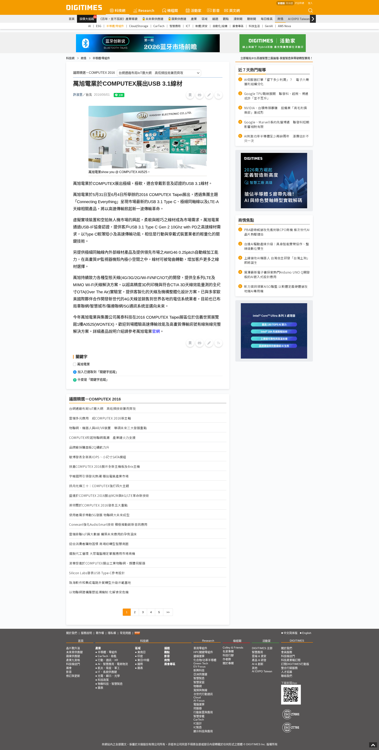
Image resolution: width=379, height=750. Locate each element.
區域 (204, 19)
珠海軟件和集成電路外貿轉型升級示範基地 (100, 582)
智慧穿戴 (199, 716)
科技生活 (254, 26)
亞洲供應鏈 (200, 674)
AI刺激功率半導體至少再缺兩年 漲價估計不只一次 (276, 138)
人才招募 (286, 671)
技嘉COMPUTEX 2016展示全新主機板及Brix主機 (104, 466)
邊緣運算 (199, 656)
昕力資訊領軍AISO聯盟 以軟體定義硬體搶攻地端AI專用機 (276, 288)
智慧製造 (199, 678)
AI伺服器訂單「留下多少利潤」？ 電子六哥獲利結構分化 (276, 81)
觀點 (226, 19)
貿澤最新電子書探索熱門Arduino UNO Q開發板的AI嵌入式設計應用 (277, 274)
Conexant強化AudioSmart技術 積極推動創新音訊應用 (108, 524)
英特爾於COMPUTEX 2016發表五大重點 (98, 505)
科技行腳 (228, 655)
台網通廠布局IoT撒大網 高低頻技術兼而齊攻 (102, 408)
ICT (188, 26)
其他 (254, 668)
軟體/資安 (201, 26)
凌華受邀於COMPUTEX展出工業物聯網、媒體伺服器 (107, 563)
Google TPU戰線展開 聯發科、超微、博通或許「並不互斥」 (276, 95)
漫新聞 (238, 19)
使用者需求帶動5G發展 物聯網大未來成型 (99, 515)
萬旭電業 (83, 364)
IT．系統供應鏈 (107, 671)
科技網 (120, 10)
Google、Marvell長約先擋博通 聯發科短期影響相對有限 (276, 124)
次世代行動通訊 (203, 694)
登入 (310, 3)
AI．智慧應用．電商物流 (113, 664)
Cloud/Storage (138, 26)
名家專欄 (228, 651)
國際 (140, 664)
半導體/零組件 (115, 26)
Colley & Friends (233, 647)
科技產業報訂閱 (290, 660)
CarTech (158, 26)
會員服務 (286, 652)
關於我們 (71, 632)
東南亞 (141, 652)
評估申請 (299, 3)
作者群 (227, 659)
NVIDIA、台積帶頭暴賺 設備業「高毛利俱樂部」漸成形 (275, 110)
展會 (69, 668)
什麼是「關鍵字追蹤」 (93, 379)
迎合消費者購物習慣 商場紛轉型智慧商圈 (99, 544)
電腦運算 (199, 704)
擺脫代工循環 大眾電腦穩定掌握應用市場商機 (102, 553)
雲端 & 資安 (259, 656)
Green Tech (200, 663)
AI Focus (199, 700)
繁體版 (281, 3)
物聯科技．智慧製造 (110, 683)
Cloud (197, 697)
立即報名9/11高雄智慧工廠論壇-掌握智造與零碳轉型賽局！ (276, 58)
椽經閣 (172, 10)
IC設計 (197, 723)
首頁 (72, 19)
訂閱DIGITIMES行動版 (295, 664)
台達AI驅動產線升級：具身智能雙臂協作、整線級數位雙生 (276, 246)
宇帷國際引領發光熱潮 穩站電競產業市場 (99, 476)
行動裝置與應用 (203, 712)
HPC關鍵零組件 (203, 652)
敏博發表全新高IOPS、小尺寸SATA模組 (97, 457)
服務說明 (86, 632)
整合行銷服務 (289, 668)
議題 (215, 19)
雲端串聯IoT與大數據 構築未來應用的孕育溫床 (103, 534)
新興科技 (199, 670)
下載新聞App (289, 683)
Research (146, 10)
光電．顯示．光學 (109, 675)
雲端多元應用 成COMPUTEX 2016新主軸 (100, 418)
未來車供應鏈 (154, 19)
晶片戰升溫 (73, 648)
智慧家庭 (199, 682)
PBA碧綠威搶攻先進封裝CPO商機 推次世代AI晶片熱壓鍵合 (277, 232)
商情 (280, 19)
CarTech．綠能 (107, 656)
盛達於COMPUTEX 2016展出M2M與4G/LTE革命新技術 (109, 495)
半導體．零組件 (107, 652)
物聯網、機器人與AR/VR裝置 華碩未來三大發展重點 (108, 428)
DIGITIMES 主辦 (262, 648)
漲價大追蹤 (88, 18)
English (306, 632)
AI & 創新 (257, 664)
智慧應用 (175, 26)
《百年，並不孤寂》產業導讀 (118, 19)
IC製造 (197, 727)
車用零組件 (200, 648)
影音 (214, 10)
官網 (156, 331)
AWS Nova (284, 26)
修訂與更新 (73, 675)
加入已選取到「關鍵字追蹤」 (98, 372)
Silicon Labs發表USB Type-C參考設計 (97, 573)
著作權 (100, 632)
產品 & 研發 (259, 660)
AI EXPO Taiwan (299, 19)
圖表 (100, 687)
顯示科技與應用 (203, 731)
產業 (194, 19)
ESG (98, 26)
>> (168, 612)
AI (89, 26)
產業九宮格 (73, 660)
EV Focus (199, 666)
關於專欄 (228, 663)
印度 (140, 656)
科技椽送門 (73, 664)
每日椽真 (267, 19)
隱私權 (112, 632)
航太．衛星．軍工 (109, 668)
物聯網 (197, 686)
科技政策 (103, 679)
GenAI (269, 26)
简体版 (289, 3)
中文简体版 (290, 632)
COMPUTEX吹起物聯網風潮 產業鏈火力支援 (102, 437)
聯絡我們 (286, 675)
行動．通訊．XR (108, 660)
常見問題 (125, 632)
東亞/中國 (143, 660)
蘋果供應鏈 (178, 19)
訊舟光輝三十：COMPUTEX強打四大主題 (99, 486)
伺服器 (197, 708)
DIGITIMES (297, 640)
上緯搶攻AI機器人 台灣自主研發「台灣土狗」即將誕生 (277, 260)
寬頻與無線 (200, 690)
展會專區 (238, 26)
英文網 (234, 10)
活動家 (196, 10)
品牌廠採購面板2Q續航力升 (89, 447)
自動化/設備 (220, 26)
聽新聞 (251, 19)
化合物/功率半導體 (204, 660)
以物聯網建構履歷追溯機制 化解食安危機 (99, 592)
